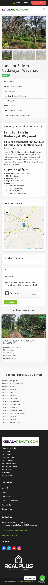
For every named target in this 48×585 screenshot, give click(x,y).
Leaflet (29, 248)
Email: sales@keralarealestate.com (14, 530)
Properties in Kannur (9, 389)
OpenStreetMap (36, 248)
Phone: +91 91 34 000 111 (10, 535)
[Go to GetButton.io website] (42, 582)
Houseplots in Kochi (9, 457)
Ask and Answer (7, 475)
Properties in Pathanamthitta (12, 410)
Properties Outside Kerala (11, 422)
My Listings (6, 472)
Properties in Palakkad (9, 407)
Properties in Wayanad (9, 419)
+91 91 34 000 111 (23, 2)
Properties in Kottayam (10, 398)
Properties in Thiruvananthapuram (13, 413)
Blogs (4, 492)
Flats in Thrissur (7, 460)
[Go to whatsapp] (42, 578)
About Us (5, 488)
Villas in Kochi (6, 454)
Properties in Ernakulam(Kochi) (12, 384)
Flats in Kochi (6, 451)
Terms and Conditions (10, 501)
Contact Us (6, 496)
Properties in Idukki (8, 387)
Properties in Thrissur (9, 416)
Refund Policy (7, 509)
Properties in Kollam (9, 395)
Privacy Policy (7, 505)
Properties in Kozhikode (10, 401)
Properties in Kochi (9, 448)
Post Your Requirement (10, 466)
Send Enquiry (11, 302)
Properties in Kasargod (10, 392)
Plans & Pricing (39, 3)
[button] (43, 32)
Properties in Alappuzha (10, 381)
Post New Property (9, 463)
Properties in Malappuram (11, 404)
